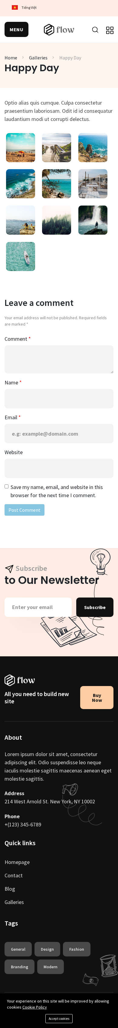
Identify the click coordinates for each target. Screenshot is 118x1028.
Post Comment (24, 510)
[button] (16, 29)
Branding (19, 966)
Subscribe (95, 607)
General (18, 949)
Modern (50, 966)
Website (14, 452)
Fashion (76, 949)
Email (11, 417)
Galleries (38, 58)
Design (47, 949)
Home (11, 58)
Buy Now (97, 697)
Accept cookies (59, 1018)
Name (12, 382)
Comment (16, 338)
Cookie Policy (34, 1007)
